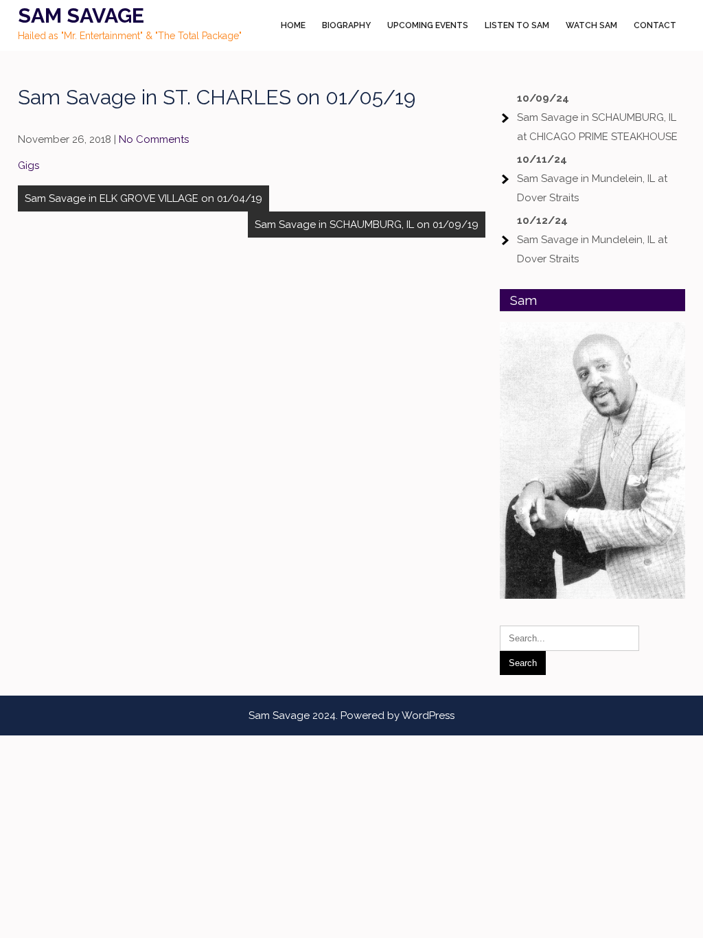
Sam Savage (81, 15)
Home (293, 25)
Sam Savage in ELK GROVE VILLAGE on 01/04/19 (143, 198)
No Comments (154, 139)
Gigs (28, 165)
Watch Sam (591, 25)
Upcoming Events (427, 25)
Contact (655, 25)
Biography (346, 25)
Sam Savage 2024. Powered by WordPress (351, 715)
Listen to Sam (517, 25)
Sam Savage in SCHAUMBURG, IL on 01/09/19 (367, 224)
